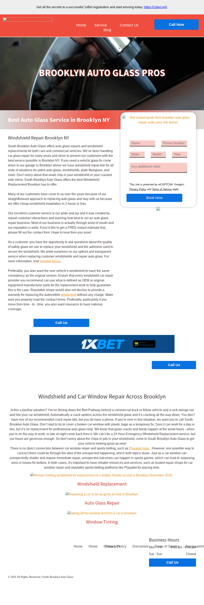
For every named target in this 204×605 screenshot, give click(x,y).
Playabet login (139, 448)
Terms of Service (162, 189)
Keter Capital (110, 583)
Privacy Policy (137, 189)
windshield (68, 294)
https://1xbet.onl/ (155, 7)
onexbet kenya (50, 261)
